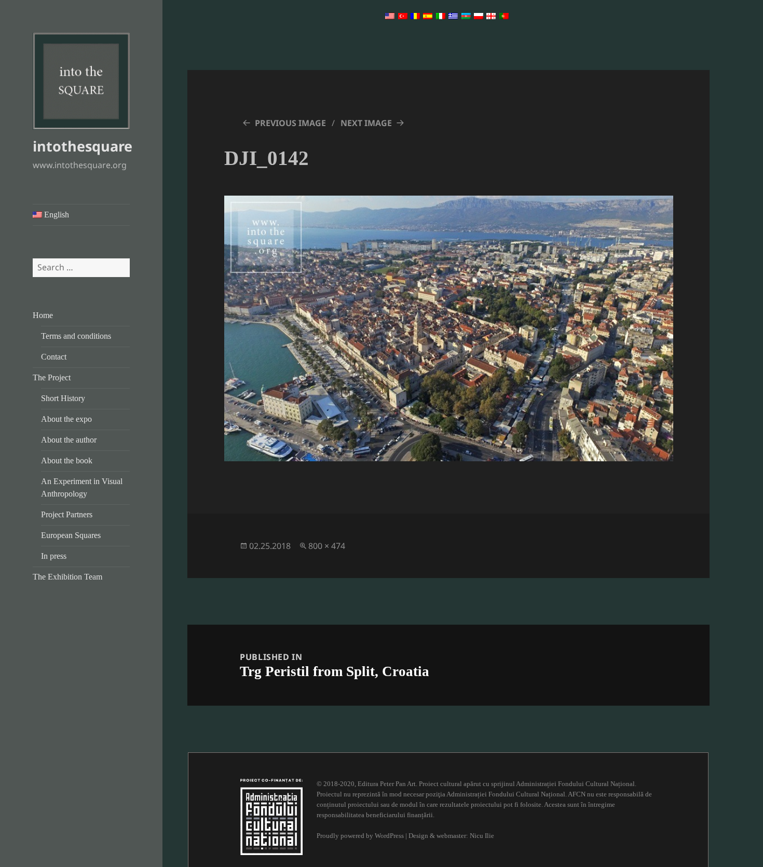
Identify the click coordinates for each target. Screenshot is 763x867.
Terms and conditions (76, 336)
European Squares (71, 535)
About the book (66, 460)
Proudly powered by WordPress (360, 836)
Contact (53, 356)
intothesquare (82, 146)
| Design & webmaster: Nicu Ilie (449, 836)
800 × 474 (326, 546)
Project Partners (66, 514)
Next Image (366, 123)
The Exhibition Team (67, 576)
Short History (63, 398)
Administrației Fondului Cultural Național (575, 784)
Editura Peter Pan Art (387, 784)
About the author (69, 439)
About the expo (66, 419)
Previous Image (290, 123)
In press (53, 556)
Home (43, 315)
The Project (52, 377)
